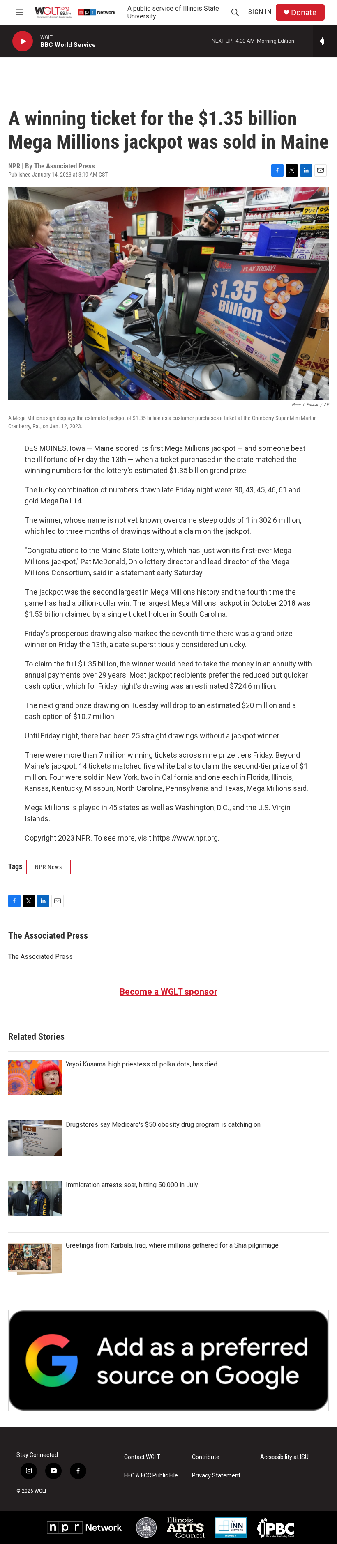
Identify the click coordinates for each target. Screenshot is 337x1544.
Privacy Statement (216, 1476)
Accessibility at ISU (284, 1457)
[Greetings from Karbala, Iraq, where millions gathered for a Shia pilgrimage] (35, 1258)
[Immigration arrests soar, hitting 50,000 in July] (35, 1198)
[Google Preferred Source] (168, 1360)
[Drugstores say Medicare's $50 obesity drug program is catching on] (35, 1138)
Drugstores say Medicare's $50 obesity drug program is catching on (163, 1124)
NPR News (48, 867)
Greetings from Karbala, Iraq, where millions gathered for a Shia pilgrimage (172, 1245)
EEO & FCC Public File (151, 1476)
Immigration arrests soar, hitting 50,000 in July (132, 1185)
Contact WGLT (142, 1457)
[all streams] (325, 41)
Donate (303, 12)
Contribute (205, 1457)
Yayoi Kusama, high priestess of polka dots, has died (141, 1064)
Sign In (260, 12)
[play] (22, 41)
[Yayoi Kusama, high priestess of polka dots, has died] (35, 1077)
